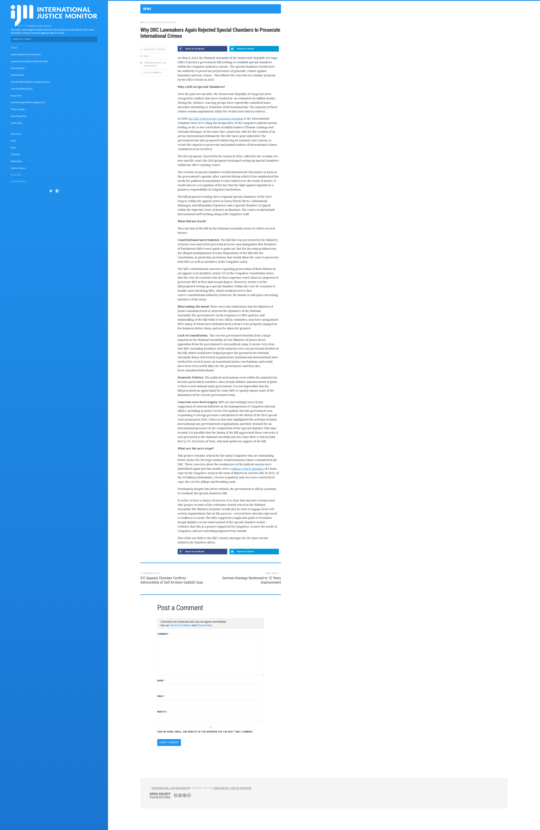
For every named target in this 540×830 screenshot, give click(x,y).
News (147, 9)
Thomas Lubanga (18, 109)
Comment (163, 634)
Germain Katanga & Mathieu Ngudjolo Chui (28, 102)
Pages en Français (18, 168)
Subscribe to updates (155, 49)
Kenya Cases (16, 95)
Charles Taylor (16, 123)
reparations (150, 66)
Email (161, 696)
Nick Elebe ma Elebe (166, 22)
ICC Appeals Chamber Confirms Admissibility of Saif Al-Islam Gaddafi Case (171, 580)
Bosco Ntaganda (17, 68)
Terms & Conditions (18, 181)
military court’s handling (247, 468)
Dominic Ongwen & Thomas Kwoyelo (26, 54)
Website (162, 711)
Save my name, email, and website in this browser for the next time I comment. (205, 731)
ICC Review (15, 154)
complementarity (153, 63)
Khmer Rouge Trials (18, 116)
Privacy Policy (16, 175)
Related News (16, 161)
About (13, 147)
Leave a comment (152, 73)
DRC (164, 63)
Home (13, 141)
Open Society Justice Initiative (40, 25)
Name (161, 680)
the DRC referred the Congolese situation (216, 118)
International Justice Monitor (171, 788)
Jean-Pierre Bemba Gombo (22, 89)
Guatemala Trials (17, 75)
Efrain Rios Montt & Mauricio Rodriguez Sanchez (30, 82)
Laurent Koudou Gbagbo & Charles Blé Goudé (29, 61)
